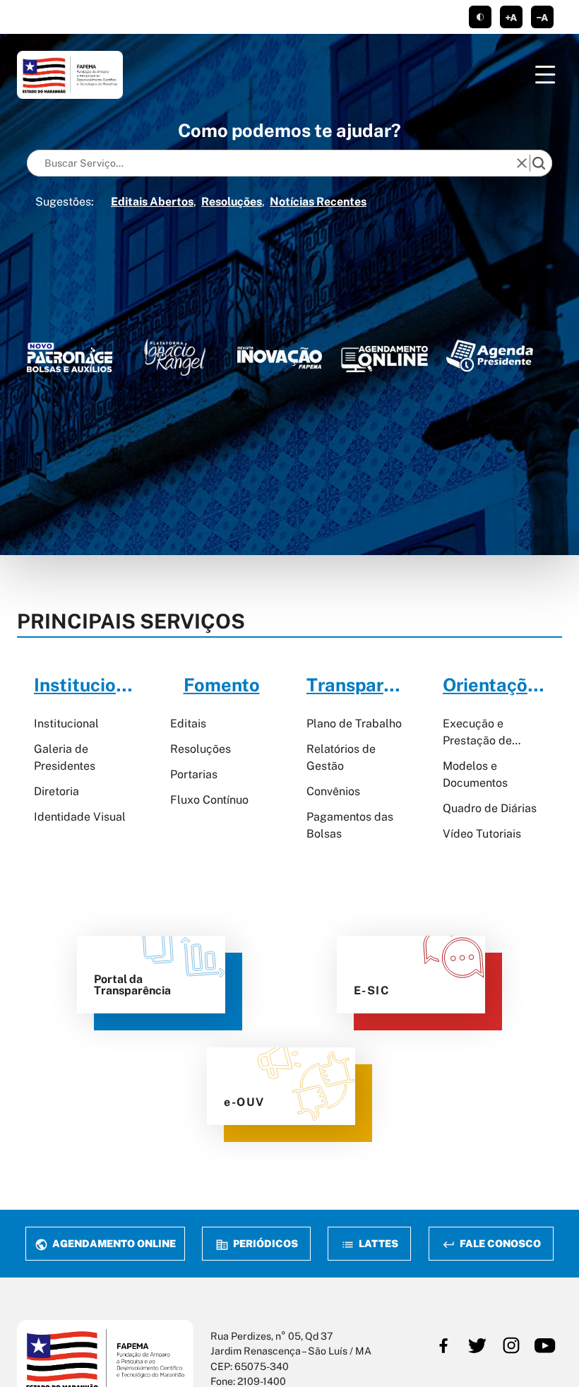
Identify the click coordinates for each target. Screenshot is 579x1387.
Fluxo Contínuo (209, 799)
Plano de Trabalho (354, 723)
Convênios (333, 791)
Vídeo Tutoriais (482, 833)
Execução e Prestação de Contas (477, 733)
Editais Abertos (152, 201)
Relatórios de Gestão (341, 757)
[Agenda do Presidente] (489, 355)
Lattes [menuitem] (377, 1243)
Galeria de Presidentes (64, 757)
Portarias (193, 774)
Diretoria (56, 791)
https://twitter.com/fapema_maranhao (477, 1345)
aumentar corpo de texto (511, 17)
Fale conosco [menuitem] (498, 1243)
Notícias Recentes (318, 201)
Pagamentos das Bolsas (349, 825)
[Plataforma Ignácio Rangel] (174, 357)
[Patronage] (69, 359)
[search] (538, 163)
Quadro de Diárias (490, 808)
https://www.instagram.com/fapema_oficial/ (511, 1345)
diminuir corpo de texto (542, 17)
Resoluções (231, 201)
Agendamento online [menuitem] (113, 1243)
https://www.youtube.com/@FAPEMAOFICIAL (545, 1345)
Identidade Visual (80, 816)
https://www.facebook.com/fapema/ (443, 1345)
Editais (188, 723)
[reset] (521, 163)
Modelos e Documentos (475, 774)
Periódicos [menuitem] (264, 1243)
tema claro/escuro (480, 17)
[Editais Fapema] (384, 356)
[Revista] (280, 357)
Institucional (66, 723)
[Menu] (545, 75)
